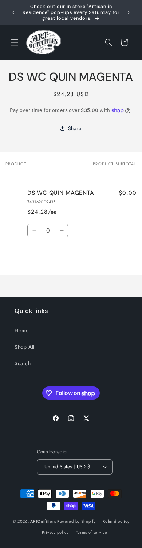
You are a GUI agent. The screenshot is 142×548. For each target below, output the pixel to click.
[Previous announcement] (13, 12)
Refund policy (116, 521)
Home (21, 330)
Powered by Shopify (76, 521)
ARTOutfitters (43, 521)
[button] (15, 42)
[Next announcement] (129, 12)
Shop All (25, 347)
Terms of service (91, 532)
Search (23, 363)
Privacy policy (55, 532)
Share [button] (75, 128)
